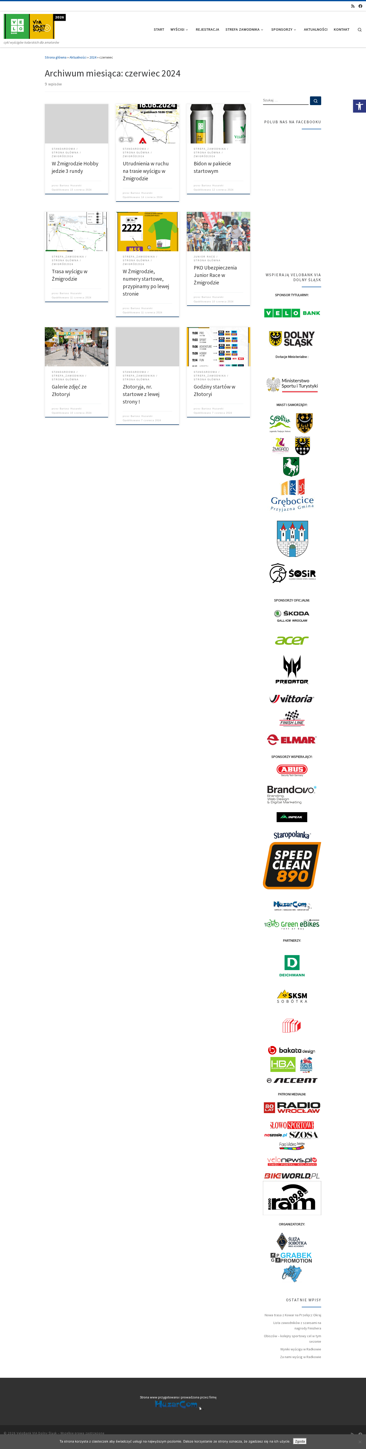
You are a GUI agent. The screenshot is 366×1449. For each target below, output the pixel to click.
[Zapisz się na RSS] (353, 6)
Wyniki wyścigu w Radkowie (300, 1349)
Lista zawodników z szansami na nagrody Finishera (297, 1325)
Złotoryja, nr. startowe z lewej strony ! (141, 394)
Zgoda (300, 1441)
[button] (359, 106)
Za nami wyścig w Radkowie (300, 1357)
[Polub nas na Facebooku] (360, 6)
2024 (92, 57)
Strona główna (55, 57)
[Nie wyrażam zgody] (359, 1441)
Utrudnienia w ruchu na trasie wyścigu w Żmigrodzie (146, 171)
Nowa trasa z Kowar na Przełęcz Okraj (293, 1315)
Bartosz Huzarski (71, 185)
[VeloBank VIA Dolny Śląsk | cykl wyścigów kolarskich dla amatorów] (35, 25)
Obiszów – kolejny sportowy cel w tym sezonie (292, 1339)
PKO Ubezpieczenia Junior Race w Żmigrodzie (215, 275)
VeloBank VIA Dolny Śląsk (37, 1433)
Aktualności (77, 57)
